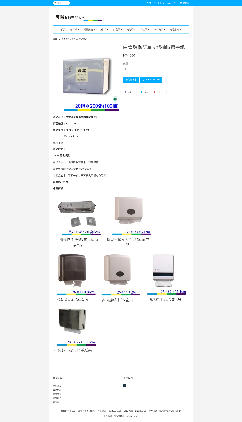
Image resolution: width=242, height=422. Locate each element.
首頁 (63, 29)
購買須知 (57, 394)
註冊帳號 (157, 3)
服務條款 (107, 416)
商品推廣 (174, 29)
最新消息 (57, 390)
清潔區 (130, 29)
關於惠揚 (57, 385)
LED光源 (159, 29)
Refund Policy (132, 416)
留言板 (56, 402)
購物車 (186, 3)
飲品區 (117, 29)
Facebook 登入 (168, 3)
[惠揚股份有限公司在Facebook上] (124, 386)
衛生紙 (74, 29)
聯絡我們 (57, 398)
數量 (125, 63)
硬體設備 (88, 29)
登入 (146, 3)
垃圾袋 (103, 29)
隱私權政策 (119, 416)
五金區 (144, 29)
